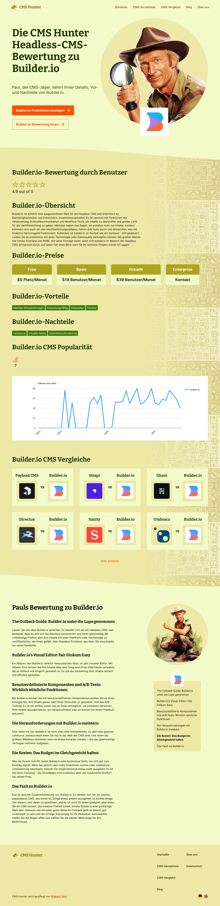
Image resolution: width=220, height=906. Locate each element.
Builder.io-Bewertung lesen (37, 124)
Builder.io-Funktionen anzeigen (40, 110)
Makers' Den (59, 896)
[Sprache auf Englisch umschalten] (206, 896)
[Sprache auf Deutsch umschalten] (200, 896)
